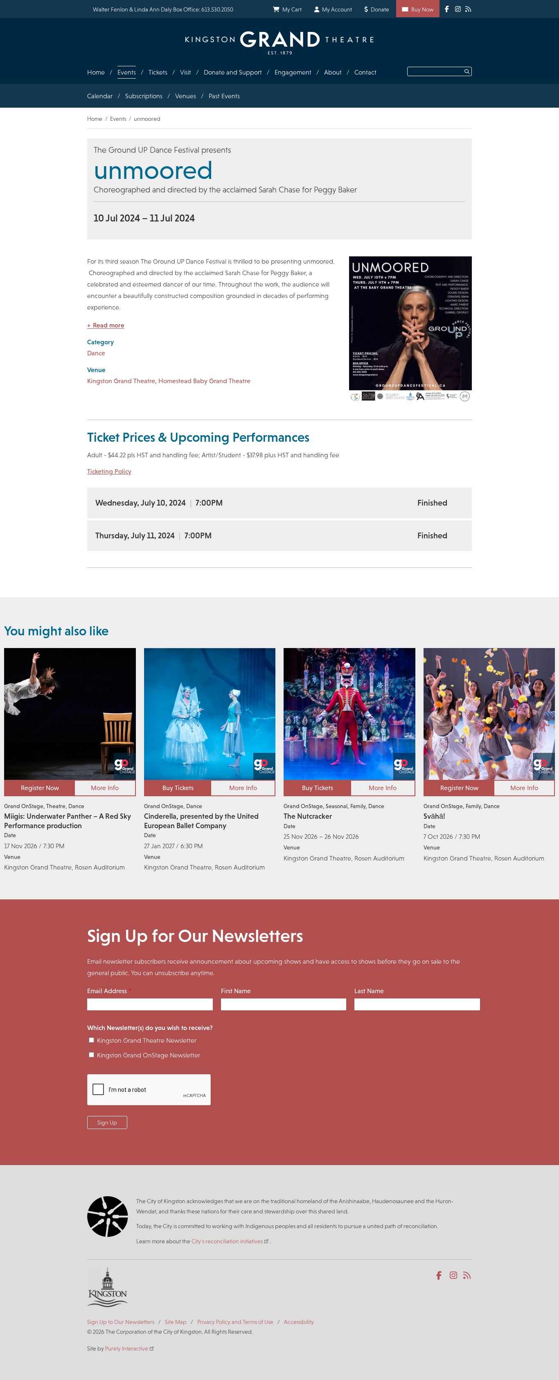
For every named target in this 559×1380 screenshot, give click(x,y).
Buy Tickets (178, 787)
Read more (108, 325)
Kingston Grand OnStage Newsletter (148, 1055)
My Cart (292, 9)
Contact (365, 72)
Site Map (176, 1322)
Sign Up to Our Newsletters (120, 1322)
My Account (337, 9)
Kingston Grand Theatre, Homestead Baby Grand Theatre (168, 380)
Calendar (100, 96)
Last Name (369, 990)
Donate (380, 9)
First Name (236, 990)
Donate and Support (233, 72)
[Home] (279, 42)
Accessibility (299, 1322)
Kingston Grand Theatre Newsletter (146, 1040)
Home (96, 72)
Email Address (107, 990)
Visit (185, 72)
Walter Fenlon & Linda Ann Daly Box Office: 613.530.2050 (163, 9)
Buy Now (422, 9)
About (333, 72)
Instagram (454, 1275)
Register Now (40, 787)
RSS (467, 1275)
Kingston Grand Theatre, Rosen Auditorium (64, 867)
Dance (96, 353)
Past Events (224, 96)
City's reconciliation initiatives (227, 1241)
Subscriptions (143, 96)
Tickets (158, 72)
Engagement (293, 72)
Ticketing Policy (109, 471)
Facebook (440, 1275)
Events (126, 72)
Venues (185, 96)
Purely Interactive (126, 1348)
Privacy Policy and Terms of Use (235, 1322)
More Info (105, 787)
